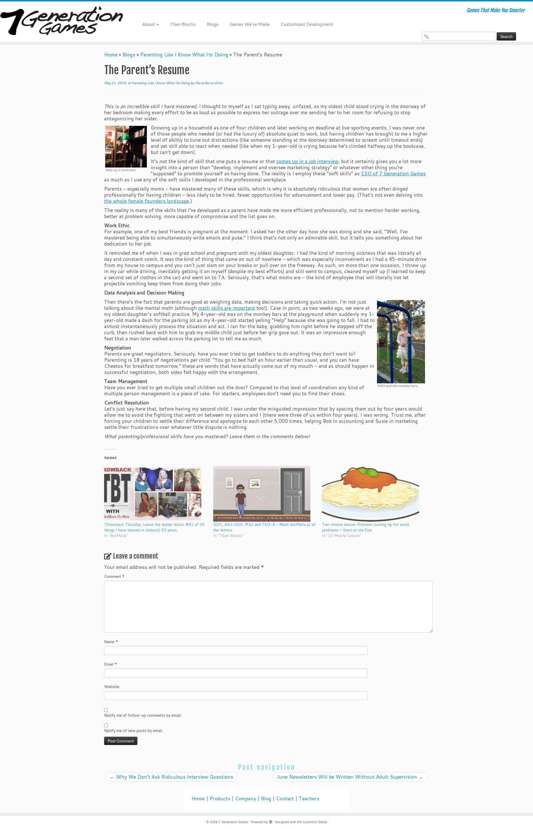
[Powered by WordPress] (271, 821)
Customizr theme (315, 822)
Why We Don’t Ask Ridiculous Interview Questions (171, 776)
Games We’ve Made (250, 24)
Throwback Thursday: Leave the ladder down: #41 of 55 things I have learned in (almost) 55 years (154, 527)
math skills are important (226, 307)
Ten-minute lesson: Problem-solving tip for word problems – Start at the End (365, 527)
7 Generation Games (233, 822)
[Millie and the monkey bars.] (401, 341)
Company (245, 798)
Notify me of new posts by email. (133, 730)
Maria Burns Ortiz (209, 83)
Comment (114, 576)
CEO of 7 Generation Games (393, 173)
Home (110, 54)
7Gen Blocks (183, 24)
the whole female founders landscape (146, 201)
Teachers (309, 798)
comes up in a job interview (307, 161)
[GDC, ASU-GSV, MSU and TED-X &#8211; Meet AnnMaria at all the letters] (265, 494)
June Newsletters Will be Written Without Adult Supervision (350, 776)
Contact (285, 798)
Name (111, 641)
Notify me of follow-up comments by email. (143, 715)
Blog (266, 798)
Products (220, 798)
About (149, 24)
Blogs (212, 24)
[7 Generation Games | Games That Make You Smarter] (61, 21)
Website (111, 686)
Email (110, 664)
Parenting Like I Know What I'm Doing (184, 54)
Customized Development (307, 24)
